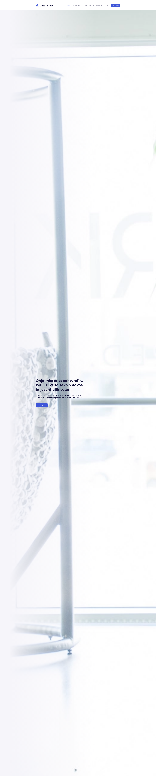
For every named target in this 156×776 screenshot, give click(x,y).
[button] (80, 5)
